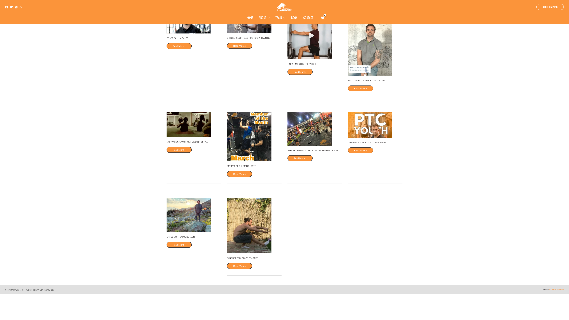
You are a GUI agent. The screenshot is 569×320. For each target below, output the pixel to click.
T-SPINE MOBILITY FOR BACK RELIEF (304, 64)
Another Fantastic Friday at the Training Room (312, 150)
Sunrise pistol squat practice (242, 258)
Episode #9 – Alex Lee (177, 38)
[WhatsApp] (20, 7)
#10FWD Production (556, 290)
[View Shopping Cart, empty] (322, 18)
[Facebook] (6, 7)
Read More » (179, 46)
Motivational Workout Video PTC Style (187, 142)
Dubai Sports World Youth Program (367, 142)
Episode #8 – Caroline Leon (181, 237)
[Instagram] (16, 7)
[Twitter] (11, 7)
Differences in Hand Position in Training (248, 38)
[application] (268, 17)
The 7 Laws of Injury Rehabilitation (366, 80)
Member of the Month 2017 (241, 166)
